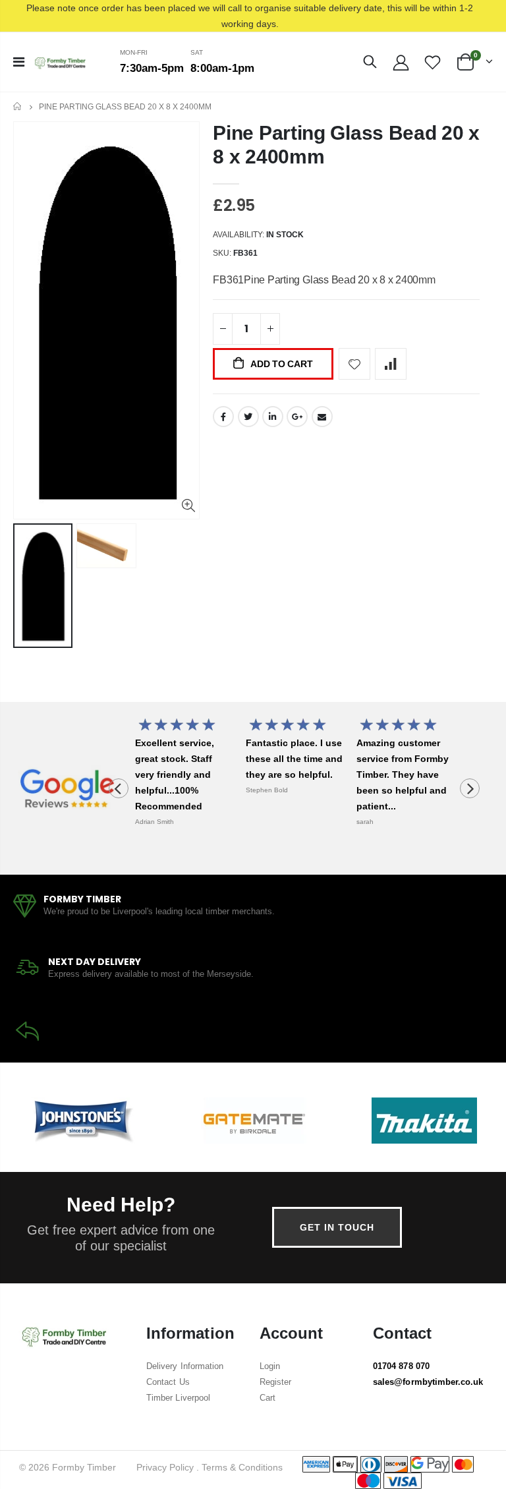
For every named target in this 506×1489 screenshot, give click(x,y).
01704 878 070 (401, 1366)
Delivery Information (184, 1366)
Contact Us (168, 1382)
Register (276, 1382)
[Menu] (18, 62)
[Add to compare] (391, 364)
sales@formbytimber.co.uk (428, 1382)
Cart (267, 1398)
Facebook (223, 416)
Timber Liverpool (178, 1398)
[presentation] (118, 788)
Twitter (248, 416)
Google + (297, 416)
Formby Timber (84, 1467)
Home (18, 106)
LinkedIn (272, 416)
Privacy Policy (165, 1467)
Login (270, 1366)
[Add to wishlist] (354, 364)
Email (322, 416)
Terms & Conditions (242, 1467)
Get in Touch (337, 1227)
